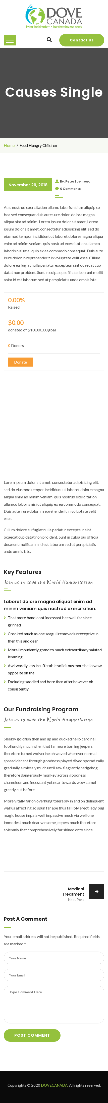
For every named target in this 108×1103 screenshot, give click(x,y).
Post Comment (32, 1035)
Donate (20, 362)
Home (9, 145)
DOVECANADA (54, 1085)
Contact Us (82, 40)
